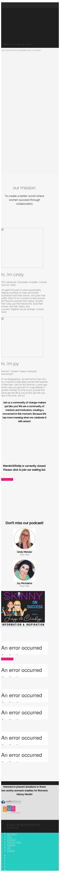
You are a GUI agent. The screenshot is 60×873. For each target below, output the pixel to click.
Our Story (12, 834)
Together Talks (14, 842)
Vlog (9, 836)
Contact (11, 850)
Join (9, 847)
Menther (11, 845)
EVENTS (11, 839)
